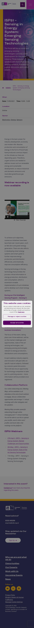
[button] (17, 316)
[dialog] (17, 314)
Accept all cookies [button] (17, 323)
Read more (21, 312)
